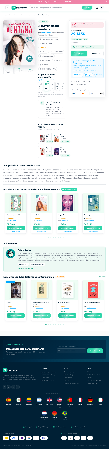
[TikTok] (9, 387)
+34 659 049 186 (102, 445)
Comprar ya (95, 53)
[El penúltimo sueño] (67, 290)
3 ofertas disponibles (15, 231)
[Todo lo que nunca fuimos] (15, 203)
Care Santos (13, 308)
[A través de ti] (41, 203)
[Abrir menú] (7, 8)
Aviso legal (90, 372)
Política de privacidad (93, 375)
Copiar (89, 75)
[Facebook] (18, 387)
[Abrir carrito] (97, 8)
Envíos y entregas (69, 375)
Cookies (89, 377)
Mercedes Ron (65, 220)
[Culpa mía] (67, 203)
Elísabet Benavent (91, 308)
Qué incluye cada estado (48, 80)
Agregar (52, 141)
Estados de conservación (71, 383)
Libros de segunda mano (48, 372)
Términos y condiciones (94, 380)
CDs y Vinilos (45, 377)
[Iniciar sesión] (102, 8)
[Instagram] (4, 387)
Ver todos (102, 277)
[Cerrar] (107, 2)
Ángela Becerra (65, 308)
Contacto (67, 380)
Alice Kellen (13, 220)
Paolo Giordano (39, 308)
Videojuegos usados (47, 380)
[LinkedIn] (13, 387)
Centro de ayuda (69, 372)
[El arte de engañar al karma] (93, 290)
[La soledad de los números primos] (41, 290)
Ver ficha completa (24, 268)
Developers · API (92, 383)
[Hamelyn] (19, 8)
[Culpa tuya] (93, 203)
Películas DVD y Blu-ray (48, 375)
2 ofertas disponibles (41, 231)
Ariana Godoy (46, 32)
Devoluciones (68, 377)
